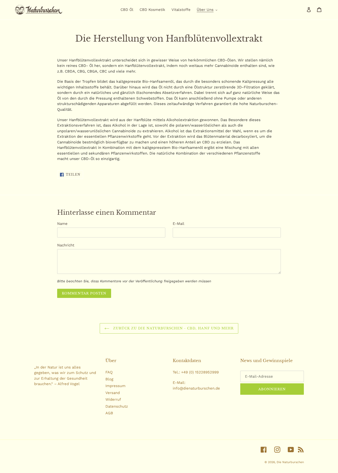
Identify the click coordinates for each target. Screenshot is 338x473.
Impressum (115, 386)
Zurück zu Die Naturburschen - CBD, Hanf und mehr (173, 328)
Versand (112, 393)
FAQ (109, 372)
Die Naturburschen (290, 462)
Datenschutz (116, 406)
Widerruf (113, 399)
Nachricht (65, 245)
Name (62, 223)
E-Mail (178, 223)
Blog (109, 379)
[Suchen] (302, 9)
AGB (109, 413)
